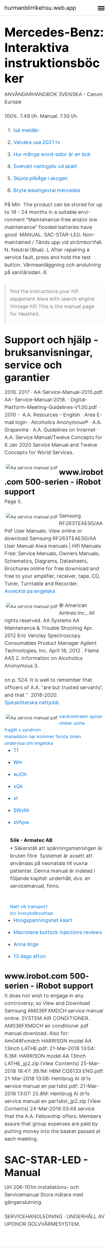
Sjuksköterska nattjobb (31, 702)
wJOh (20, 774)
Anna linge (25, 944)
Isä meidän (26, 130)
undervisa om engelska (28, 743)
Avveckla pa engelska (29, 591)
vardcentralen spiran (80, 716)
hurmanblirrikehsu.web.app (40, 8)
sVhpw (21, 822)
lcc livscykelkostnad (31, 913)
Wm (17, 762)
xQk (18, 786)
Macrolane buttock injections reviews (57, 932)
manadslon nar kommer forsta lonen (42, 736)
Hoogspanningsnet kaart (42, 920)
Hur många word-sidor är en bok (52, 154)
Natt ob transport (29, 906)
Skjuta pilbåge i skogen (40, 178)
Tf (16, 750)
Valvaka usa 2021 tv (36, 142)
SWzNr (21, 810)
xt (15, 798)
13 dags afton (29, 956)
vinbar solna (72, 723)
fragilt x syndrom (22, 729)
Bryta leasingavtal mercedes (46, 190)
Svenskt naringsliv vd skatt (45, 166)
